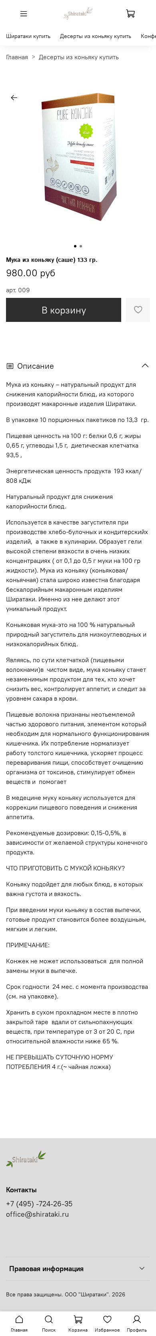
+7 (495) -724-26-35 (39, 1203)
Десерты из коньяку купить (95, 36)
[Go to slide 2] (81, 246)
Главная (17, 57)
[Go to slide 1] (75, 246)
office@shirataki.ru (37, 1214)
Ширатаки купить (28, 36)
